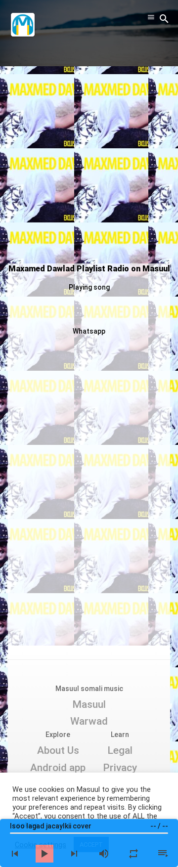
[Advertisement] (89, 166)
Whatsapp (89, 331)
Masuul (89, 704)
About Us (58, 750)
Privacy (120, 768)
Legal (120, 750)
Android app (58, 768)
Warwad (89, 721)
